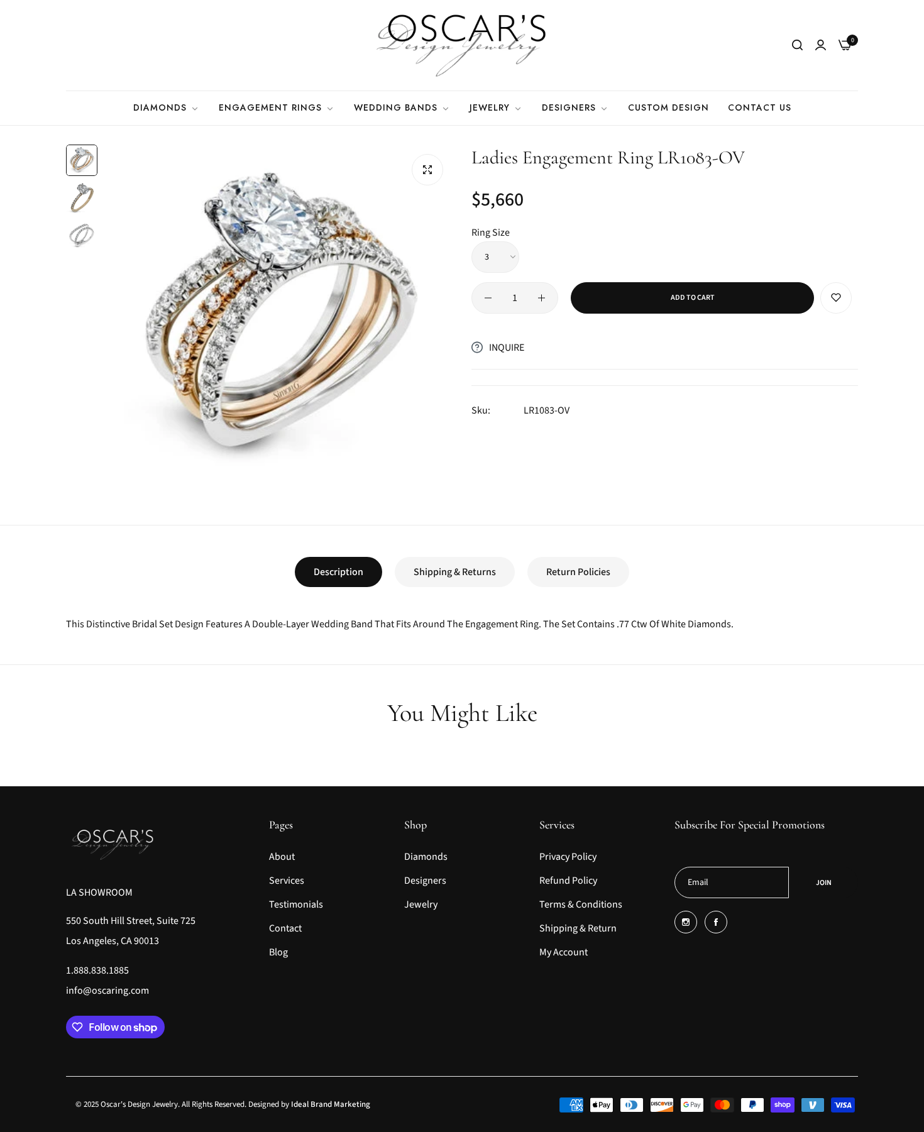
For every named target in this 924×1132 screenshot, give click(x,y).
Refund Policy (568, 880)
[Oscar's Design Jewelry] (462, 45)
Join (824, 882)
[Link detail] (685, 922)
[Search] (797, 45)
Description (338, 572)
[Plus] (542, 298)
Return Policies (578, 572)
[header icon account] (820, 45)
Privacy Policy (568, 857)
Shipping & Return (578, 928)
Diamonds (426, 857)
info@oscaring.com (107, 990)
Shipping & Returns (455, 572)
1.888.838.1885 (97, 970)
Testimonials (296, 904)
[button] (836, 298)
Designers (425, 880)
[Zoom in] (427, 169)
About (282, 857)
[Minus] (488, 298)
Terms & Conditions (580, 904)
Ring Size (490, 232)
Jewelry (420, 904)
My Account (563, 952)
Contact (285, 928)
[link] (166, 108)
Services (286, 880)
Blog (278, 952)
